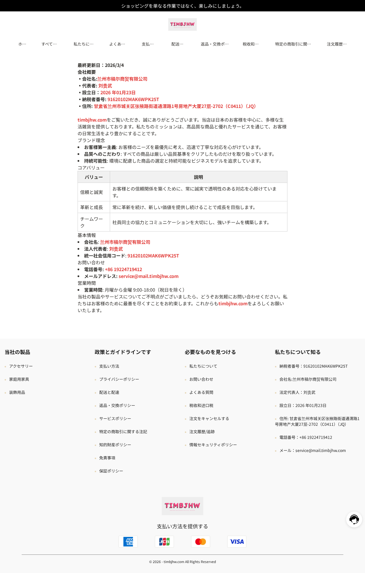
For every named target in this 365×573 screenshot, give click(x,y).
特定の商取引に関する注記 (293, 44)
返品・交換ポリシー (215, 44)
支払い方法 (148, 44)
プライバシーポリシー (119, 379)
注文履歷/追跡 (335, 44)
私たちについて (84, 44)
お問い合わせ (201, 379)
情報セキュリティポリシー (213, 444)
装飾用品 (17, 392)
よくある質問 (117, 44)
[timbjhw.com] (182, 23)
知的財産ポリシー (115, 444)
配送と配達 (177, 44)
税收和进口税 (251, 44)
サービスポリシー (115, 418)
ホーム (22, 44)
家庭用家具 (19, 379)
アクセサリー (21, 366)
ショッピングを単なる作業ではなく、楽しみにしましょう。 (182, 5)
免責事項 (107, 458)
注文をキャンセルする (209, 418)
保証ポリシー (111, 471)
